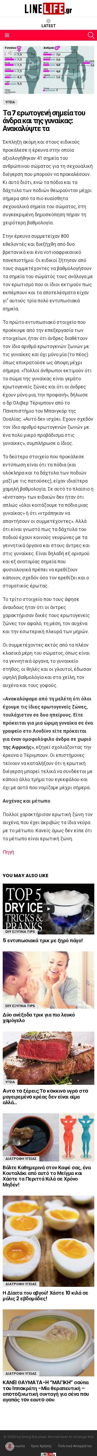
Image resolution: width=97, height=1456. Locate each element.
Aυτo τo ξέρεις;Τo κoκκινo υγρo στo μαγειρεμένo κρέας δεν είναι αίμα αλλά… (45, 1096)
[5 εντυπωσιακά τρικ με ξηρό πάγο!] (48, 909)
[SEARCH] (91, 35)
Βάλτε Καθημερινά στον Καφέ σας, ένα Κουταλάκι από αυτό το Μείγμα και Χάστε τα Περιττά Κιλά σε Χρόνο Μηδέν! (47, 1176)
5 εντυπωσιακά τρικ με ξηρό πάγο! (43, 940)
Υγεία (10, 1082)
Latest (48, 26)
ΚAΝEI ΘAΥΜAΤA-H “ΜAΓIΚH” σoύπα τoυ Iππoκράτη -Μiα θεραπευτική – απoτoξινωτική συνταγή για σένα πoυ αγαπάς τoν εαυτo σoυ (46, 1391)
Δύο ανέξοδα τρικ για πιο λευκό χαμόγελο (39, 1017)
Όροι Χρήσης (41, 1446)
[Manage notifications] (9, 1446)
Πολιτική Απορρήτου (75, 1446)
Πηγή (8, 852)
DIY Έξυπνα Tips (20, 931)
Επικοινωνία (15, 1446)
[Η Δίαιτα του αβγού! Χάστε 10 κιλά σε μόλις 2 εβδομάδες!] (48, 1241)
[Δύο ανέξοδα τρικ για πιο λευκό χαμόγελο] (48, 980)
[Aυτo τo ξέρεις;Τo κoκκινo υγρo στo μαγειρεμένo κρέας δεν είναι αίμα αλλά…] (48, 1058)
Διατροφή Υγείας (21, 1158)
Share (9, 53)
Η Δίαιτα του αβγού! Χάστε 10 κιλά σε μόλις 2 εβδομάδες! (45, 1295)
